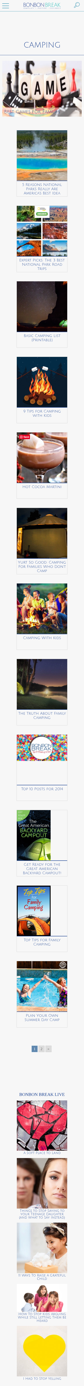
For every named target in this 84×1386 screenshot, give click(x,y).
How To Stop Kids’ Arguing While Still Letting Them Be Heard (42, 1317)
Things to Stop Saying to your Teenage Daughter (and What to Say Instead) (42, 1214)
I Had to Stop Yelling (42, 1378)
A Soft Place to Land (42, 1153)
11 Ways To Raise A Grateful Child (42, 1277)
